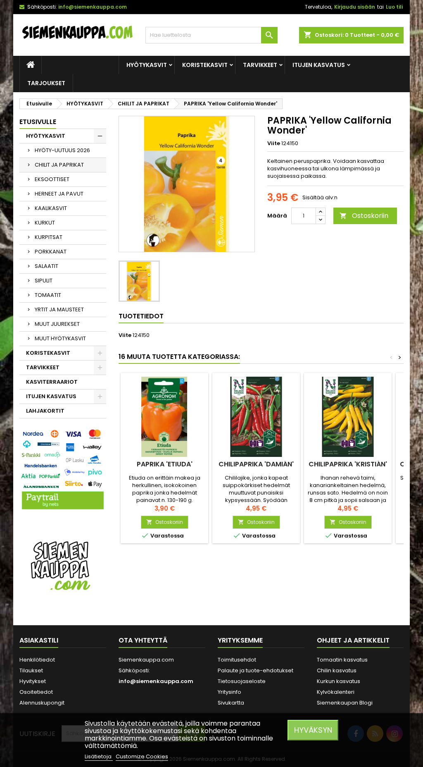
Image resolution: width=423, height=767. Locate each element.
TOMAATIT (48, 295)
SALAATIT (46, 266)
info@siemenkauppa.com (92, 6)
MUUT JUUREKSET (57, 324)
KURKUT (45, 223)
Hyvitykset (32, 681)
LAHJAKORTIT (45, 411)
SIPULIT (43, 280)
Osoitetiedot (36, 692)
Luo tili (394, 6)
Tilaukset (31, 670)
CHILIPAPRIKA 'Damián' (256, 464)
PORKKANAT (51, 252)
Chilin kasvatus (336, 670)
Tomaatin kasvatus (342, 660)
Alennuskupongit (41, 703)
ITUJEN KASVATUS (318, 65)
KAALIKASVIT (51, 208)
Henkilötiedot (37, 660)
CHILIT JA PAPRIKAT (59, 165)
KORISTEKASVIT (205, 65)
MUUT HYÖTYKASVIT (60, 338)
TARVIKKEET (260, 65)
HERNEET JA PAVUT (59, 194)
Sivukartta (231, 703)
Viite (273, 143)
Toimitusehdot (237, 660)
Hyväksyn (313, 730)
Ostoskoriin (364, 215)
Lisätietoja (99, 756)
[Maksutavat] (62, 470)
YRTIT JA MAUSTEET (59, 309)
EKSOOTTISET (52, 179)
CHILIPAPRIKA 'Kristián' (348, 464)
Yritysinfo (229, 692)
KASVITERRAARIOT (52, 382)
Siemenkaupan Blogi (345, 703)
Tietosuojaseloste (242, 681)
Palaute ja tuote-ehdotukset (255, 670)
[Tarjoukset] (62, 565)
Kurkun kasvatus (338, 681)
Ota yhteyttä (143, 640)
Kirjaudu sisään (354, 6)
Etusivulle (37, 122)
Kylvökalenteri (335, 692)
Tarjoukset (46, 83)
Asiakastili (38, 640)
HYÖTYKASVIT (146, 65)
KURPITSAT (48, 237)
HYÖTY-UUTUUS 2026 (62, 150)
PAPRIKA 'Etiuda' (164, 464)
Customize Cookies (142, 756)
